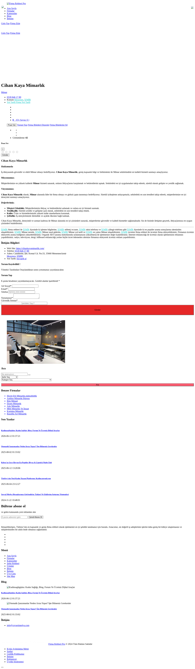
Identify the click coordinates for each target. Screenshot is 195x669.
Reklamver (12, 659)
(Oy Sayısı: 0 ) (21, 120)
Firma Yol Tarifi (18, 102)
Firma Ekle (15, 23)
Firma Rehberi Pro (56, 644)
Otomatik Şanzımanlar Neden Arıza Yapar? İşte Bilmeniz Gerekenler (29, 446)
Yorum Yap (22, 125)
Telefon (4, 292)
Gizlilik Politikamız (15, 654)
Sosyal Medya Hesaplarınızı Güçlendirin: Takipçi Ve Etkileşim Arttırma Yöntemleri (35, 494)
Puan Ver (12, 125)
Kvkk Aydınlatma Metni (18, 649)
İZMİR (27, 100)
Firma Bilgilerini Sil (59, 125)
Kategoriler (12, 13)
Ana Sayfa (11, 8)
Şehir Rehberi (13, 563)
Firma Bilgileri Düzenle (38, 125)
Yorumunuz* (7, 298)
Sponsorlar (6, 637)
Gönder (5, 155)
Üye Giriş (11, 573)
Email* (4, 289)
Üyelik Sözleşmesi (15, 661)
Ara (97, 385)
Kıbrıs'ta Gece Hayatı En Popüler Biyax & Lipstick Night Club (26, 462)
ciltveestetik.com (39, 642)
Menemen (18, 100)
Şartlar (10, 651)
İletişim (10, 18)
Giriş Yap (5, 23)
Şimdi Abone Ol (35, 517)
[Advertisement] (97, 56)
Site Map (11, 576)
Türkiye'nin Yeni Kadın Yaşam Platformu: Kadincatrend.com (26, 478)
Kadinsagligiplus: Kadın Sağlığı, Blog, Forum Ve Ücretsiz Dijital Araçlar (30, 430)
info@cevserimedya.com (18, 625)
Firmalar (10, 11)
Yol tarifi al (21, 258)
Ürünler (10, 566)
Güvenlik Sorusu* (9, 300)
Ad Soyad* (6, 286)
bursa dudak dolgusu (9, 642)
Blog (9, 16)
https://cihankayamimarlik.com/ (30, 248)
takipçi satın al (25, 642)
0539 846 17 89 (14, 97)
